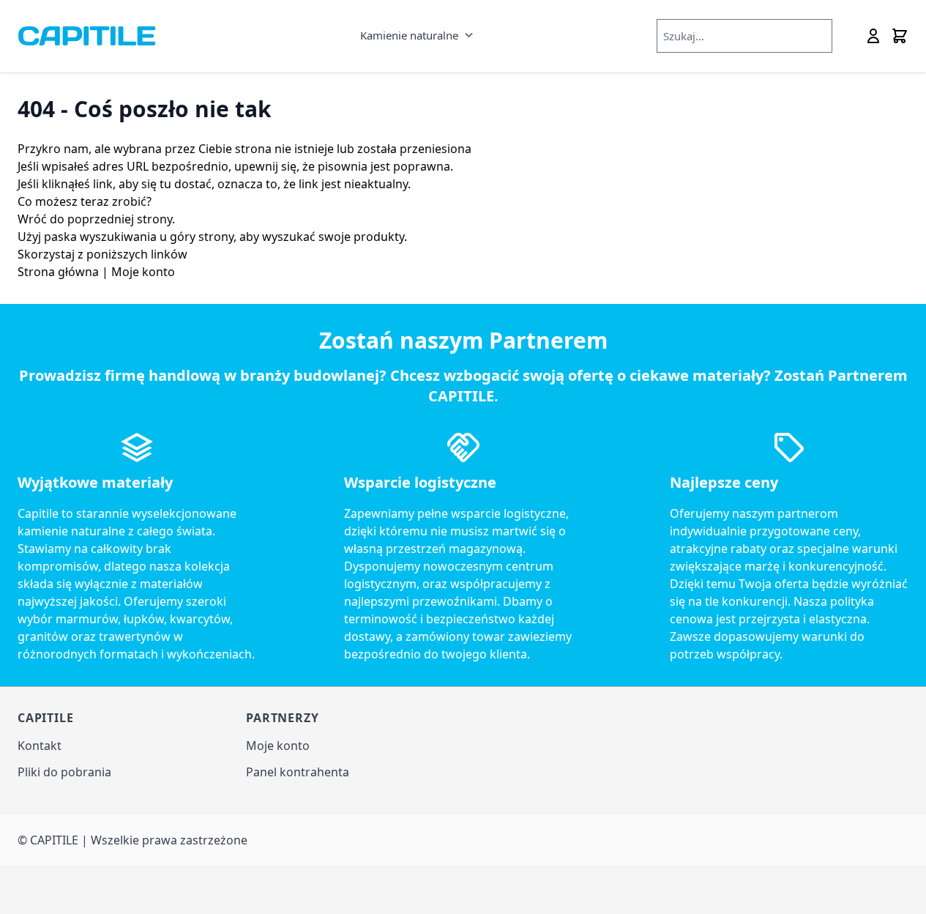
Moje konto (143, 272)
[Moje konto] (873, 36)
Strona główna (58, 272)
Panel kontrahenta (297, 772)
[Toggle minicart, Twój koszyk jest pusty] (899, 36)
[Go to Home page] (87, 36)
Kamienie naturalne (409, 35)
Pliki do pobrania (64, 772)
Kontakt (39, 745)
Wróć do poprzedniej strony (95, 219)
